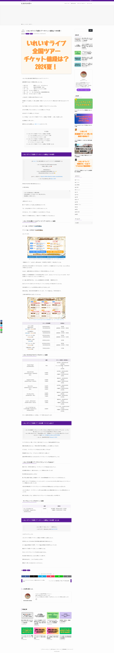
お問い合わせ (53, 649)
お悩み (77, 187)
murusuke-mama (27, 600)
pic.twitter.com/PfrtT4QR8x (54, 435)
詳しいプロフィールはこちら (83, 89)
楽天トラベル (37, 124)
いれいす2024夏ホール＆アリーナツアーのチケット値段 (40, 135)
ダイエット (78, 189)
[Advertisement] (57, 15)
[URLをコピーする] (67, 576)
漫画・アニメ (78, 204)
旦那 (77, 197)
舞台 (77, 209)
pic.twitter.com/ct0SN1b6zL (57, 176)
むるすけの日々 (26, 3)
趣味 (77, 214)
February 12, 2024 (53, 437)
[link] (36, 599)
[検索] (92, 0)
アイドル (77, 179)
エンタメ (27, 33)
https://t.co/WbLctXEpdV (46, 176)
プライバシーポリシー (46, 649)
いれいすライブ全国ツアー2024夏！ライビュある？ (39, 138)
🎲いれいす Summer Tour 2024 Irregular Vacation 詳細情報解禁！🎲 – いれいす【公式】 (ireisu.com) (46, 319)
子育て (77, 194)
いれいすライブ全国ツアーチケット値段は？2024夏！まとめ (41, 144)
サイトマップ (70, 649)
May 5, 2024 (53, 178)
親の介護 (77, 211)
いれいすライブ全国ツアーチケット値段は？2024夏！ (39, 133)
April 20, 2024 (54, 529)
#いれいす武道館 (45, 435)
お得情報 (77, 184)
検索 (90, 30)
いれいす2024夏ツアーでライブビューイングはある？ (40, 140)
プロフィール (59, 649)
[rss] (90, 0)
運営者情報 (64, 649)
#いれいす (35, 161)
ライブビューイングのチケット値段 (36, 142)
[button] (25, 576)
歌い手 (31, 33)
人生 (77, 192)
